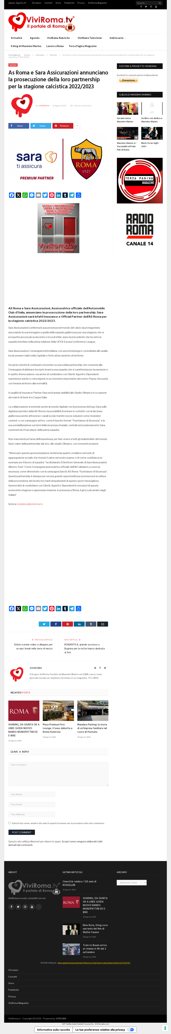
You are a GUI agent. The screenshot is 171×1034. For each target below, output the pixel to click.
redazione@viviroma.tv (30, 504)
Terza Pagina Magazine (83, 45)
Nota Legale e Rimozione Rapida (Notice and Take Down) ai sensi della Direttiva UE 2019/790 (94, 963)
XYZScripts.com (102, 1024)
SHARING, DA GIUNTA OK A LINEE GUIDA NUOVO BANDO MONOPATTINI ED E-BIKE (23, 730)
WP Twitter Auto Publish (72, 1024)
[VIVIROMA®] (41, 21)
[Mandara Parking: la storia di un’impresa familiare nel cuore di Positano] (92, 711)
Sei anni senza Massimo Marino (125, 120)
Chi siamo (36, 3)
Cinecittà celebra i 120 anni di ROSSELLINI (79, 883)
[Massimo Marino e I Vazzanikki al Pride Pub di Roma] (127, 133)
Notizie (13, 65)
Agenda (34, 37)
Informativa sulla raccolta (53, 1029)
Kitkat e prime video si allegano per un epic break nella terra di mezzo (33, 647)
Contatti (48, 3)
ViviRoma (44, 105)
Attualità (16, 37)
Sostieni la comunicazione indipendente (137, 75)
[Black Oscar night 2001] (152, 133)
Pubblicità (69, 3)
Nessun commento (82, 105)
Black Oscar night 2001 (150, 144)
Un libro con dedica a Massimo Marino (151, 120)
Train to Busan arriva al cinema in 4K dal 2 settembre (95, 949)
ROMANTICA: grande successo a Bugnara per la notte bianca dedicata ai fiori (84, 649)
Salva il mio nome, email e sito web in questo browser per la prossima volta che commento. (58, 823)
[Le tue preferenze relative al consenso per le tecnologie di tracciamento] (165, 1028)
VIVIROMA (61, 1018)
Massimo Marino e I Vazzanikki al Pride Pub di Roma (126, 146)
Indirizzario (117, 37)
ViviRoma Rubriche (58, 37)
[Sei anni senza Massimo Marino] (127, 108)
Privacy (81, 3)
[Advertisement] (58, 278)
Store (58, 3)
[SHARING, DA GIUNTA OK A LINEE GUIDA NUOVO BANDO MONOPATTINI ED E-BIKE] (23, 711)
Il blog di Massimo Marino (26, 45)
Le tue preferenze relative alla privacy (100, 1029)
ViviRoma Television (90, 37)
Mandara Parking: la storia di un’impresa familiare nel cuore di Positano (92, 728)
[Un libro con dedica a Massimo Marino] (152, 108)
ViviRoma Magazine (97, 3)
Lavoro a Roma (55, 45)
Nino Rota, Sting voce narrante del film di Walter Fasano (95, 929)
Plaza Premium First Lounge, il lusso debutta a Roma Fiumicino (57, 728)
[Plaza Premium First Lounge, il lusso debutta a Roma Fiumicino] (58, 711)
